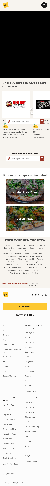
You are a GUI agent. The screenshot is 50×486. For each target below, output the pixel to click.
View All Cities (30, 392)
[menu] (44, 5)
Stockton (28, 376)
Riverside (28, 381)
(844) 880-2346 (9, 474)
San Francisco (30, 342)
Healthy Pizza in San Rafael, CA (36, 284)
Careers (6, 335)
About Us (6, 330)
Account (6, 366)
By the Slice (7, 424)
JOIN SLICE (25, 306)
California (12, 283)
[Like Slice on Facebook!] (32, 295)
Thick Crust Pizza (9, 458)
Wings (27, 456)
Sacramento (29, 352)
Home (5, 325)
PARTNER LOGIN (25, 315)
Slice (4, 283)
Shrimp (28, 446)
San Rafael (23, 283)
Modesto (28, 386)
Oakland (28, 357)
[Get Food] (42, 121)
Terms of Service (9, 376)
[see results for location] (9, 121)
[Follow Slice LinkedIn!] (43, 295)
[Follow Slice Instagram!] (46, 295)
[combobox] (26, 121)
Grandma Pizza (9, 443)
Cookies (28, 422)
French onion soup (32, 427)
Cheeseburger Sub (32, 412)
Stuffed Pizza (8, 453)
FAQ (4, 361)
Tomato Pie (7, 439)
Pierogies (28, 441)
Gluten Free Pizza (9, 429)
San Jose (28, 347)
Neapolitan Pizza (9, 434)
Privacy (6, 371)
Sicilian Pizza (8, 410)
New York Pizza (9, 405)
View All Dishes (31, 462)
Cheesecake (29, 407)
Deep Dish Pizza (9, 419)
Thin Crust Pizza (9, 448)
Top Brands (7, 357)
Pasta (27, 436)
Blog (4, 340)
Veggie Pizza (7, 415)
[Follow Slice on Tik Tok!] (39, 295)
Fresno (27, 366)
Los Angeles (29, 333)
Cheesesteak (30, 417)
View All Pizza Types (10, 464)
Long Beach (29, 361)
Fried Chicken (30, 431)
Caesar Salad (30, 402)
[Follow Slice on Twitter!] (35, 295)
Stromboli (29, 451)
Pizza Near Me (8, 345)
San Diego (29, 337)
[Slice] (6, 5)
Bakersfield (29, 371)
